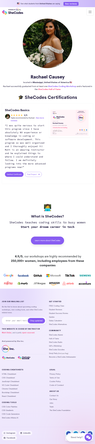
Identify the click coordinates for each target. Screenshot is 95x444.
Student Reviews (55, 309)
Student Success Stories (58, 313)
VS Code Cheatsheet (10, 385)
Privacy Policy (54, 374)
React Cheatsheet (9, 396)
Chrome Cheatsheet (9, 389)
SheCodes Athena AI (10, 418)
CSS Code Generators (11, 414)
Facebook (11, 438)
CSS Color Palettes (9, 407)
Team (51, 407)
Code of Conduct (56, 385)
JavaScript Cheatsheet (10, 381)
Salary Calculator (55, 320)
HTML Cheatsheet (9, 374)
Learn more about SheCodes (47, 240)
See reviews (71, 3)
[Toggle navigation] (90, 12)
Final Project (32, 174)
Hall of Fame (54, 338)
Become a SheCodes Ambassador (62, 357)
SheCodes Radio (55, 342)
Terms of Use (54, 378)
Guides (51, 317)
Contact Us (53, 395)
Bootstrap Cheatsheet (10, 392)
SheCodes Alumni (56, 335)
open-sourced (28, 333)
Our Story (53, 399)
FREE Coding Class (56, 306)
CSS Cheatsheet (8, 378)
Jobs (51, 403)
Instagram (10, 433)
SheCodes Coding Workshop (62, 86)
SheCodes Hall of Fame (49, 89)
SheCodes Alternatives (58, 324)
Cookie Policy (55, 381)
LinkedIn (27, 433)
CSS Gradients (7, 410)
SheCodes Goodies (57, 349)
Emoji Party (53, 353)
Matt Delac (7, 333)
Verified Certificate (14, 174)
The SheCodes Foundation (59, 410)
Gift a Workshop (55, 346)
